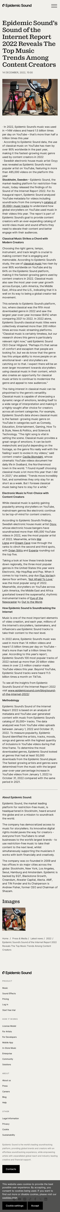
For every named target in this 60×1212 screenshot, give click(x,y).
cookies (7, 1197)
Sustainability (8, 1135)
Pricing (5, 999)
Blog (4, 1097)
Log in (5, 1004)
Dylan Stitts (15, 550)
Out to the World (32, 601)
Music (5, 988)
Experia (33, 550)
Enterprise (7, 1053)
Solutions (6, 1064)
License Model (9, 1026)
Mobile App (7, 1042)
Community (7, 1059)
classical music (33, 263)
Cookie (5, 1129)
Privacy (5, 1124)
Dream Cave (22, 542)
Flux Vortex (47, 575)
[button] (54, 6)
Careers (6, 1091)
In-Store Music (9, 1048)
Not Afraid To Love (40, 579)
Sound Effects (9, 993)
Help (4, 1102)
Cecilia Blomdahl (33, 456)
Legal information (10, 1118)
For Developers (9, 1037)
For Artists (7, 1031)
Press (5, 1086)
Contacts (11, 1169)
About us (6, 1080)
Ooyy (53, 524)
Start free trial (8, 1010)
